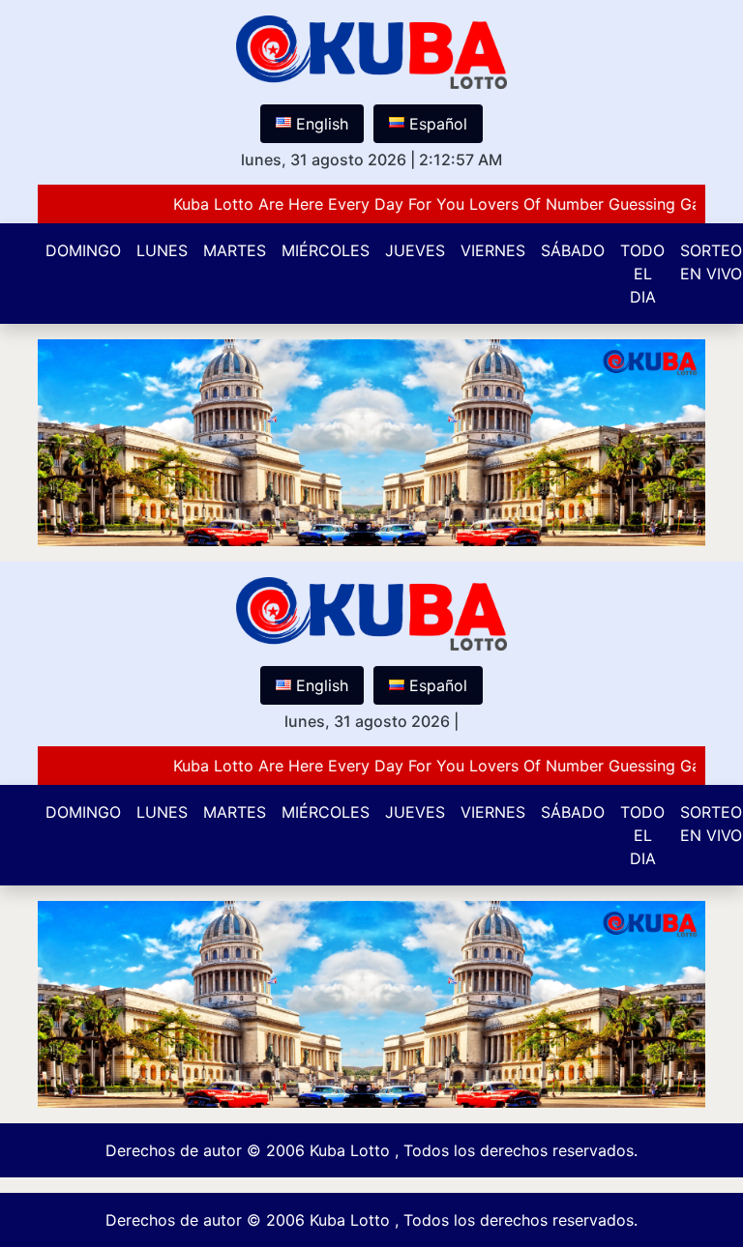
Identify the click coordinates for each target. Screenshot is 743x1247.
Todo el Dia (642, 273)
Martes (234, 250)
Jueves (415, 250)
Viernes (493, 250)
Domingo (83, 250)
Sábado (573, 250)
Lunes (162, 250)
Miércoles (326, 250)
